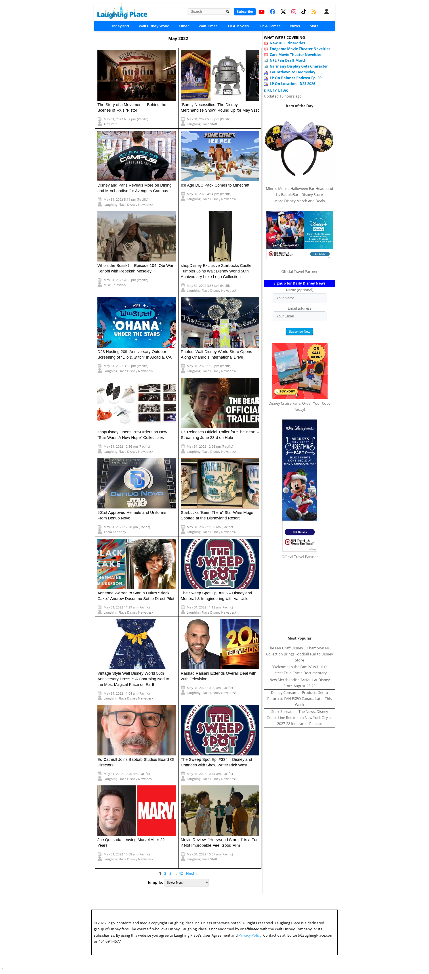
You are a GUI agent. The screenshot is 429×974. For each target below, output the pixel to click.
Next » (192, 873)
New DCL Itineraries (287, 42)
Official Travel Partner (299, 271)
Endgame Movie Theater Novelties (300, 48)
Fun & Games (269, 26)
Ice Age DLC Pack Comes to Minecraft (215, 185)
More (314, 26)
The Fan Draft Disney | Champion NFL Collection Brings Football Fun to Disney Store (299, 654)
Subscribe (245, 11)
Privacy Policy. (250, 935)
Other (184, 26)
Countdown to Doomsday (292, 72)
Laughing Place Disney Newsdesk (128, 204)
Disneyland (119, 26)
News (295, 26)
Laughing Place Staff (202, 124)
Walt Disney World (154, 26)
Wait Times (208, 26)
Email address (299, 308)
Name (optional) (299, 289)
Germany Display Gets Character (299, 66)
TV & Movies (238, 26)
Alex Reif (110, 124)
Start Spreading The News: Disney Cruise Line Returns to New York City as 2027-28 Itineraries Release (299, 717)
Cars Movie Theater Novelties (296, 54)
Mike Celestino (115, 285)
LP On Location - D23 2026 (292, 83)
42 (181, 873)
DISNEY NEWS (276, 91)
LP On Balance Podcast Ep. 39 (296, 77)
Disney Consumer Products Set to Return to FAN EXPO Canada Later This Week (299, 698)
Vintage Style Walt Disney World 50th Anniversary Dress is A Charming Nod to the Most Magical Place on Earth (133, 679)
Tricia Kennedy (115, 532)
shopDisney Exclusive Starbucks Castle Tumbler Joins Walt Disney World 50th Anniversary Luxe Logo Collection (216, 271)
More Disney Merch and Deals (299, 200)
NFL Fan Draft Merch (288, 60)
